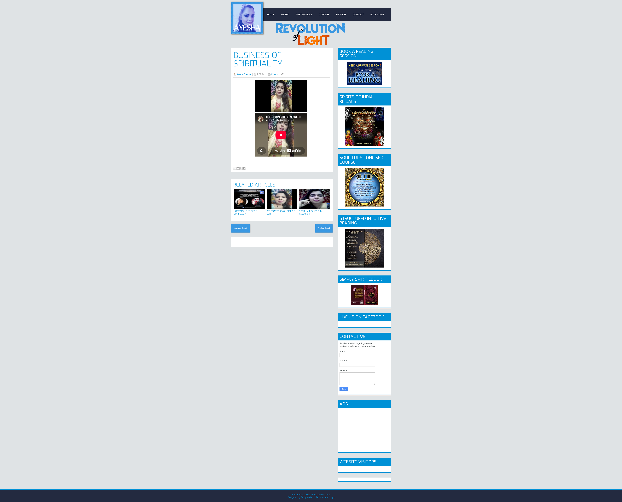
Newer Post (240, 228)
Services (341, 14)
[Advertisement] (364, 430)
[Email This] (234, 168)
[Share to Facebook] (244, 168)
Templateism (307, 497)
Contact (358, 14)
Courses (324, 14)
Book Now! (377, 14)
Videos (274, 74)
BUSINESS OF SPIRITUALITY (257, 59)
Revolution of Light (320, 494)
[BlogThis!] (238, 168)
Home (270, 14)
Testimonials (304, 14)
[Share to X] (241, 168)
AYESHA (284, 14)
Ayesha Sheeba (244, 74)
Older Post (324, 228)
